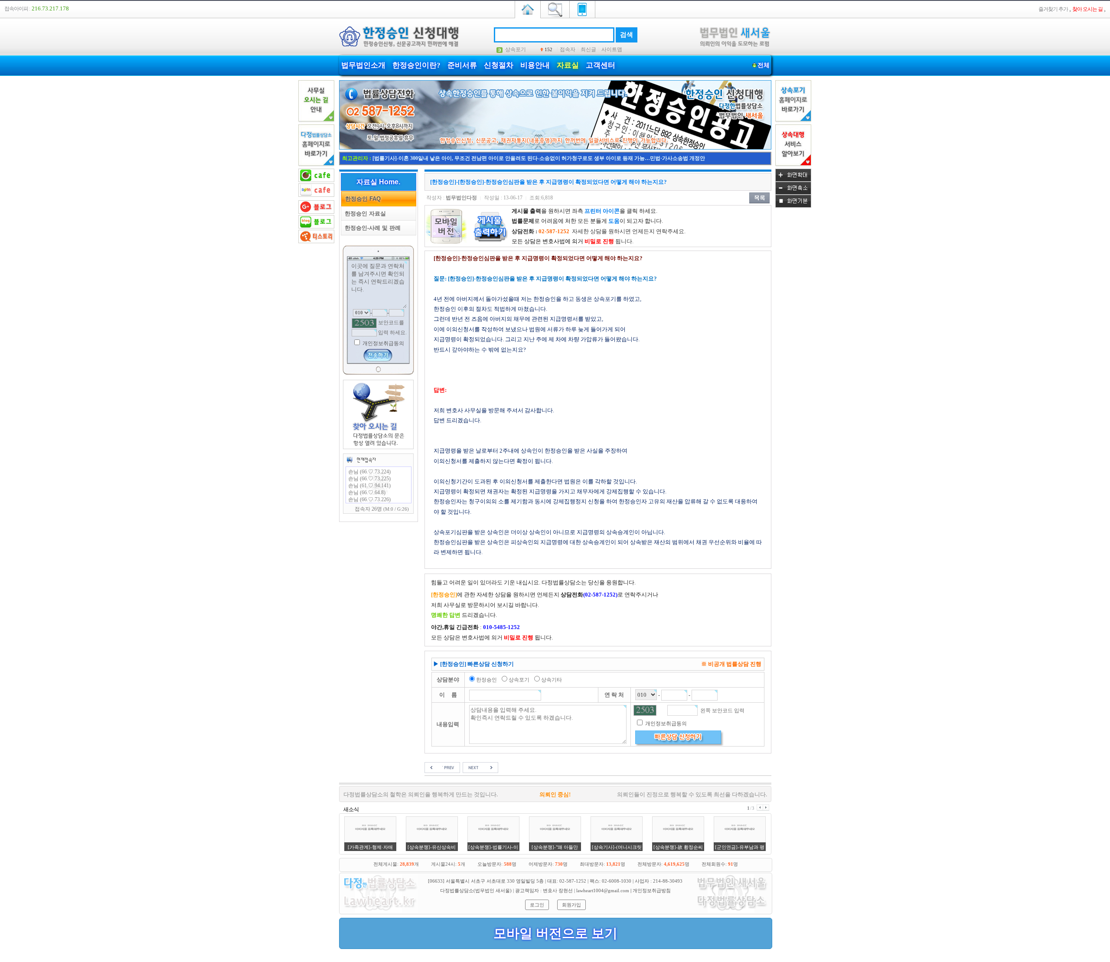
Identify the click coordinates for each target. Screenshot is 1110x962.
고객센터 (600, 65)
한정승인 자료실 (363, 213)
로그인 (537, 904)
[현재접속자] (361, 460)
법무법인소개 (363, 65)
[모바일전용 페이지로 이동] (582, 9)
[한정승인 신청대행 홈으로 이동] (528, 9)
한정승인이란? (416, 65)
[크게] (793, 180)
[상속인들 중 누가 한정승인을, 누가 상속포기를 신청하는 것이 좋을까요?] (480, 767)
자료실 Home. (378, 182)
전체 (763, 65)
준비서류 (462, 65)
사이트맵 (611, 49)
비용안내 (535, 65)
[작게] (793, 193)
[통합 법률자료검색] (555, 9)
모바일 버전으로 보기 (555, 933)
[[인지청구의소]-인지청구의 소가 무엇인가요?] (442, 767)
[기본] (793, 206)
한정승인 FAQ (361, 199)
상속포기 (515, 49)
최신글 (588, 49)
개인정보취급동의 (382, 343)
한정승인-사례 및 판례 (371, 228)
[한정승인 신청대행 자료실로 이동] (555, 148)
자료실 (568, 65)
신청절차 (498, 65)
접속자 (567, 49)
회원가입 (571, 904)
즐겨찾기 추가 (1053, 9)
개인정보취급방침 (652, 890)
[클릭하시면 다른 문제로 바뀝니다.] (364, 323)
